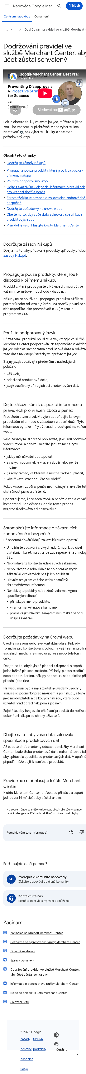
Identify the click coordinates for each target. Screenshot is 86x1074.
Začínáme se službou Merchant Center (36, 933)
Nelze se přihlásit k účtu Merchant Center (38, 993)
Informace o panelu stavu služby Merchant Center (44, 984)
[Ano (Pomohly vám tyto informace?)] (71, 833)
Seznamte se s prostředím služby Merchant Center (45, 942)
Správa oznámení (22, 960)
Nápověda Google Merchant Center (34, 6)
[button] (7, 6)
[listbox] (66, 1049)
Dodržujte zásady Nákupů (26, 163)
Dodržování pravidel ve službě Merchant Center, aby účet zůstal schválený (45, 972)
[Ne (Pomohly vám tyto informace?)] (82, 833)
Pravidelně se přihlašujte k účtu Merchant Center (43, 225)
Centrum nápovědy (17, 16)
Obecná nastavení (22, 951)
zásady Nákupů (14, 256)
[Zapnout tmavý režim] (56, 1035)
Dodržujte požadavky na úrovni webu (34, 209)
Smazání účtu (19, 1002)
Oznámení (41, 16)
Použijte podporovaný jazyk (27, 181)
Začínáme (14, 923)
